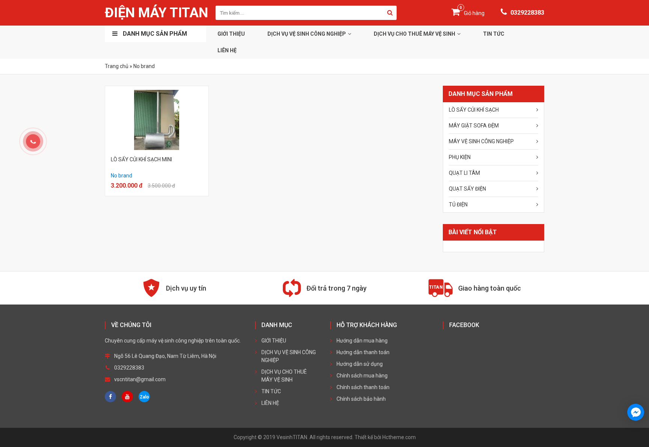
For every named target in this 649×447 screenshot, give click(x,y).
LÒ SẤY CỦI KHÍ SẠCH (474, 110)
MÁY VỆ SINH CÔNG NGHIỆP (481, 141)
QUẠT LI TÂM (464, 173)
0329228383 (526, 12)
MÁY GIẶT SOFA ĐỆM (474, 126)
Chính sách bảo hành (361, 399)
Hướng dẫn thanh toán (363, 352)
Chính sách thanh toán (363, 387)
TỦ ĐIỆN (458, 205)
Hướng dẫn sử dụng (360, 364)
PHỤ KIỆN (460, 157)
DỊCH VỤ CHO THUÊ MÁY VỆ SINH (414, 34)
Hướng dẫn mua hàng (362, 341)
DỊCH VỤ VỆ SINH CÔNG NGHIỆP (306, 34)
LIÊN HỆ (227, 50)
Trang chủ (116, 66)
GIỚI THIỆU (231, 34)
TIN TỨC (493, 34)
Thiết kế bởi (385, 437)
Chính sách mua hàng (362, 376)
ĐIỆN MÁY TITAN (156, 13)
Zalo (144, 397)
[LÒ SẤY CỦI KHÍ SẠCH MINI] (157, 120)
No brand (121, 176)
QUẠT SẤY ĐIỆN (467, 189)
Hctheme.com (399, 437)
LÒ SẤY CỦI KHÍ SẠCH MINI (141, 159)
